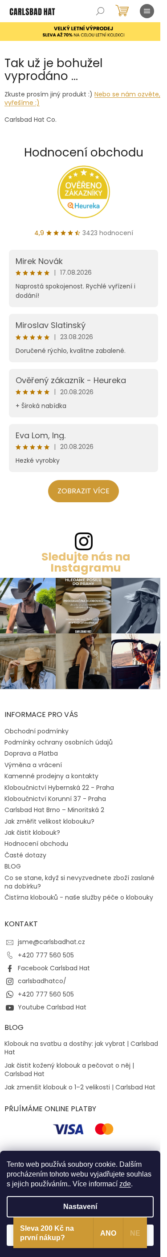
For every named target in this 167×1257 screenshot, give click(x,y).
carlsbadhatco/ (42, 981)
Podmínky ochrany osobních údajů (58, 742)
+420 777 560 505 (46, 955)
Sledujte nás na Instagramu (85, 562)
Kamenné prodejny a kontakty (51, 776)
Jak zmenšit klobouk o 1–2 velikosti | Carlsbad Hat (79, 1087)
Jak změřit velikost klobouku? (49, 821)
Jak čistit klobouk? (32, 832)
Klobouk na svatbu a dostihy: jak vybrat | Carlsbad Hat (81, 1048)
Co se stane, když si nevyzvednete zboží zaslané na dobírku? (79, 882)
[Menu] (147, 11)
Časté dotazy (25, 855)
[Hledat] (100, 11)
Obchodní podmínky (36, 731)
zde (125, 1184)
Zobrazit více (83, 491)
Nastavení (80, 1206)
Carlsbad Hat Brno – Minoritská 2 (54, 809)
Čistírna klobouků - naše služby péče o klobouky (78, 897)
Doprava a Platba (31, 753)
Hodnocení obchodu (83, 152)
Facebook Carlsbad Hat (54, 968)
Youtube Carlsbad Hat (52, 1007)
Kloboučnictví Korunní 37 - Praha (55, 798)
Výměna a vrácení (33, 765)
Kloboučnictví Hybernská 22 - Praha (59, 787)
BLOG (12, 866)
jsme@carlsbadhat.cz (51, 941)
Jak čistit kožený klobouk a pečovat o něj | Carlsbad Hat (69, 1069)
